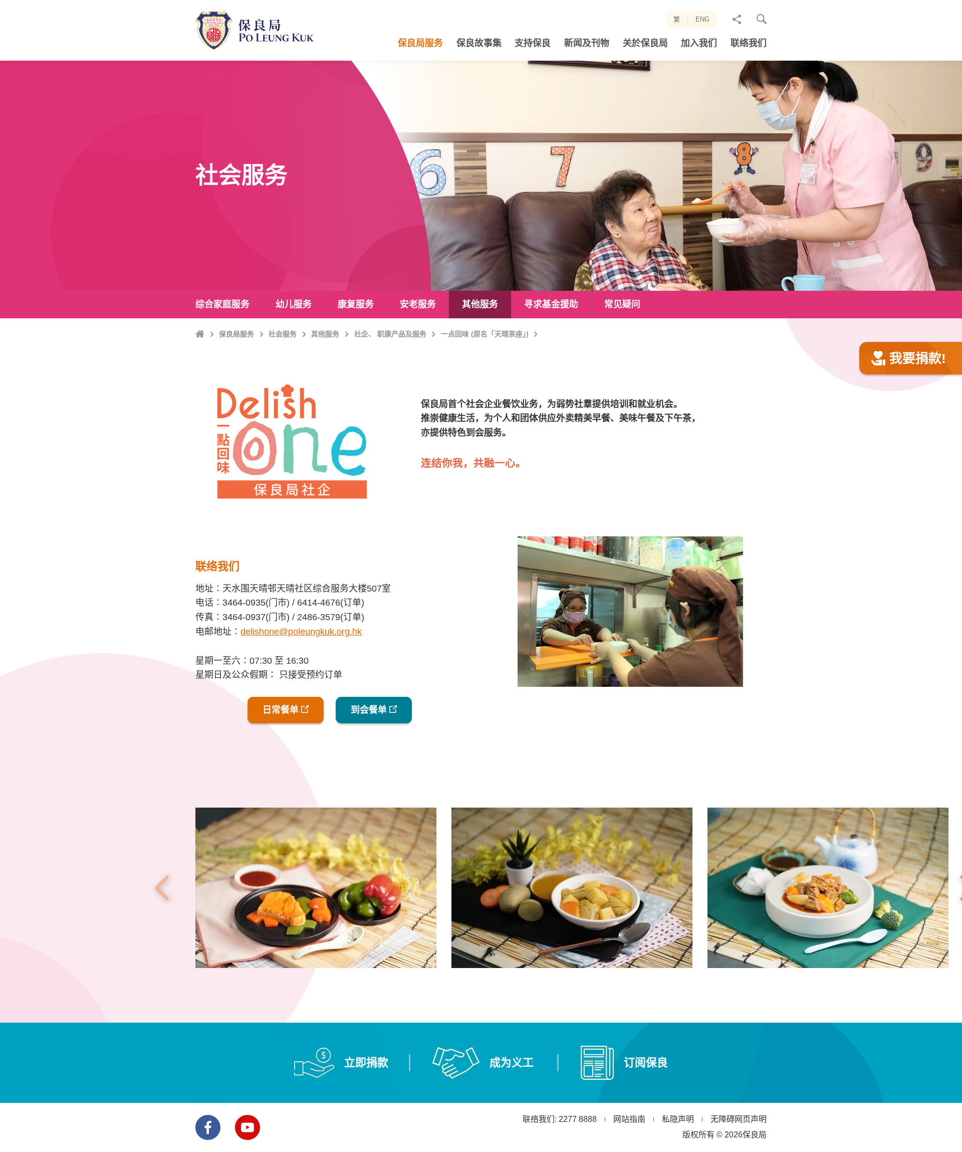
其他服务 (325, 334)
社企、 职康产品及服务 (390, 334)
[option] (315, 888)
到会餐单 (369, 710)
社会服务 (283, 334)
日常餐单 (281, 710)
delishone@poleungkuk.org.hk (301, 632)
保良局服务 (236, 334)
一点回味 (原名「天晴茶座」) (485, 334)
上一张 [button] (161, 888)
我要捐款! (917, 358)
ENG (702, 19)
